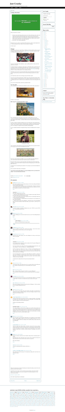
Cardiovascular (37, 397)
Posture (11, 406)
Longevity (48, 395)
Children (39, 398)
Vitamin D (52, 399)
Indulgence (43, 398)
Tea (49, 399)
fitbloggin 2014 (15, 177)
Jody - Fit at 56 (15, 282)
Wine (24, 402)
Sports (54, 401)
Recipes (28, 396)
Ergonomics (30, 401)
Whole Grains (18, 404)
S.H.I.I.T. (41, 405)
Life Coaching (39, 399)
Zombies (22, 404)
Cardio (33, 397)
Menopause (15, 405)
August (46, 45)
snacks (51, 405)
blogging (36, 392)
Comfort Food (42, 402)
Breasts (50, 398)
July (45, 46)
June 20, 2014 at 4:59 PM (20, 241)
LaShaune (14, 227)
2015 (44, 38)
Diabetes (20, 399)
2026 (44, 32)
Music (28, 398)
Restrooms (14, 406)
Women (27, 402)
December (46, 40)
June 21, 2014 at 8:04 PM (18, 334)
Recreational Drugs (49, 403)
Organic (23, 403)
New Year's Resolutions (22, 396)
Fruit (22, 399)
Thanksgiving (16, 402)
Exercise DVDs (22, 397)
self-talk (41, 404)
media (40, 396)
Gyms (35, 394)
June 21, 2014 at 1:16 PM (22, 324)
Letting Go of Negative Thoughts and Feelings (48, 53)
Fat (26, 397)
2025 (44, 33)
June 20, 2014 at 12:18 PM (20, 192)
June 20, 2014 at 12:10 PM (20, 182)
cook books (32, 404)
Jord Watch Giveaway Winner (48, 62)
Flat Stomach (27, 400)
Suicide (44, 405)
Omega (20, 403)
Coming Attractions (47, 55)
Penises (24, 405)
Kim (13, 269)
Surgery (54, 403)
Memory (53, 398)
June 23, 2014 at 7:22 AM (18, 344)
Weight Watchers (13, 404)
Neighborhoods (40, 401)
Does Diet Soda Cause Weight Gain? (48, 64)
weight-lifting (33, 402)
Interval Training (50, 397)
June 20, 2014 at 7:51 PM (17, 263)
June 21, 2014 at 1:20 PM (24, 220)
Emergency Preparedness (50, 404)
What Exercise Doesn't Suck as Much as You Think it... (48, 57)
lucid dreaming (37, 404)
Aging (20, 394)
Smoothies (51, 401)
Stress (18, 395)
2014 (44, 39)
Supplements (13, 398)
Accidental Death (44, 396)
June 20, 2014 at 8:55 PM (21, 282)
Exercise (12, 392)
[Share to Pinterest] (29, 175)
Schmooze (47, 93)
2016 (44, 36)
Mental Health (51, 394)
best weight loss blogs (27, 404)
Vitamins (11, 400)
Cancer (26, 393)
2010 (44, 83)
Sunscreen (47, 405)
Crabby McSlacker (16, 175)
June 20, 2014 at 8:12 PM (17, 269)
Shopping (47, 399)
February (46, 76)
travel (18, 177)
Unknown (14, 182)
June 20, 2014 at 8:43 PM (19, 276)
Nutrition (19, 392)
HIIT (45, 397)
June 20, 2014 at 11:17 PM (18, 289)
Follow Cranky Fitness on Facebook (47, 101)
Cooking (46, 402)
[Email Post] (24, 175)
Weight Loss (28, 392)
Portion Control (12, 399)
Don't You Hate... (47, 61)
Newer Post (13, 380)
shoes (46, 398)
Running (41, 393)
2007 (44, 86)
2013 (44, 79)
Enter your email (45, 15)
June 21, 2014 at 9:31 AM (23, 306)
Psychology (37, 400)
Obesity (11, 394)
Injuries (44, 395)
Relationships (12, 397)
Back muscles (53, 400)
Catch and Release (47, 58)
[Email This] (26, 175)
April (45, 74)
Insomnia (34, 401)
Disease (16, 396)
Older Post (38, 380)
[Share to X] (28, 175)
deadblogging (34, 68)
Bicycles (16, 394)
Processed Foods (31, 405)
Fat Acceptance (51, 396)
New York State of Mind (48, 71)
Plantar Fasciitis (27, 403)
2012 (44, 80)
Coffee (42, 397)
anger (29, 402)
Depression (19, 400)
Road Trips (21, 393)
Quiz (12, 396)
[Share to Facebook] (29, 175)
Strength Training (40, 394)
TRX (16, 406)
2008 (44, 85)
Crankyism (50, 402)
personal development (49, 393)
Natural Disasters (20, 405)
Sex (54, 397)
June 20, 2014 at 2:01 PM (20, 206)
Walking (36, 396)
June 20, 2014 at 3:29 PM (18, 213)
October (46, 42)
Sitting (44, 401)
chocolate (41, 400)
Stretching (12, 402)
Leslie (14, 289)
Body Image (17, 397)
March (45, 75)
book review (14, 400)
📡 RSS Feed (45, 20)
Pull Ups (41, 403)
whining (51, 392)
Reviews (27, 395)
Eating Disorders (12, 403)
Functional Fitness (26, 399)
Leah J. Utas (15, 234)
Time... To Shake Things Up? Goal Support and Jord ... (48, 70)
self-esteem (44, 400)
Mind (16, 393)
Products (36, 393)
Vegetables (46, 394)
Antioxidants (22, 395)
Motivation (44, 392)
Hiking (25, 398)
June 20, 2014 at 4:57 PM (20, 234)
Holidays (31, 393)
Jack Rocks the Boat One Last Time (48, 60)
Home (12, 7)
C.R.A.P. (44, 404)
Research (11, 393)
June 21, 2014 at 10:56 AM (19, 316)
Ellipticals (23, 400)
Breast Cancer (17, 401)
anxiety (31, 398)
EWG (53, 405)
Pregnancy (43, 399)
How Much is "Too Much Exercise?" (48, 68)
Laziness (34, 400)
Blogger (34, 410)
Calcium (26, 401)
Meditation (35, 395)
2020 (44, 34)
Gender (30, 400)
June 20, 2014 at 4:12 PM (19, 227)
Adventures (11, 395)
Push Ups (45, 403)
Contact (16, 7)
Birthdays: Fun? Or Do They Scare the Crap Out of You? (48, 66)
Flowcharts (16, 403)
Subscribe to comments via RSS (15, 374)
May (45, 73)
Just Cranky (15, 3)
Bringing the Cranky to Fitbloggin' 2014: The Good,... (48, 49)
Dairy (53, 402)
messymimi (14, 276)
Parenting (40, 395)
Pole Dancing (32, 403)
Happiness (31, 395)
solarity (14, 334)
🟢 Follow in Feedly (46, 19)
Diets (15, 395)
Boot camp (37, 402)
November (46, 41)
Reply (14, 189)
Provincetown (53, 395)
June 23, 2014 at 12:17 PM (27, 350)
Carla (14, 344)
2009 (44, 84)
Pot (27, 405)
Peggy (14, 316)
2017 (44, 35)
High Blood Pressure (33, 399)
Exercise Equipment (29, 394)
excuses (35, 398)
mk (13, 263)
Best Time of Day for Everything (47, 52)
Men (36, 401)
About (20, 7)
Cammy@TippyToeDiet (16, 297)
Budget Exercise (22, 401)
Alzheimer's (48, 400)
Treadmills (20, 402)
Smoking (47, 401)
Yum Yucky (14, 206)
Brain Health (12, 401)
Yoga (29, 397)
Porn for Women (37, 403)
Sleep (32, 396)
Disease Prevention (19, 398)
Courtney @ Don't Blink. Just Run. (18, 350)
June (45, 47)
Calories (16, 399)
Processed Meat (36, 405)
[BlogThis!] (27, 175)
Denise (14, 213)
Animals (24, 394)
